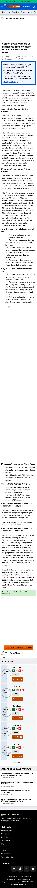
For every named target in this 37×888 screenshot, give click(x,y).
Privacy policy (6, 854)
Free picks (5, 834)
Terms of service (7, 857)
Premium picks (6, 830)
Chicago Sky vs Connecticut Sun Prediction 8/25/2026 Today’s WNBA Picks (16, 800)
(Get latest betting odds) (13, 82)
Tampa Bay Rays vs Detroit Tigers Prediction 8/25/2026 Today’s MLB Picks (17, 774)
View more (18, 763)
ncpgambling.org (20, 884)
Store (3, 844)
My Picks (26, 7)
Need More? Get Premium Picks (18, 648)
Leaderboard (5, 837)
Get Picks (17, 679)
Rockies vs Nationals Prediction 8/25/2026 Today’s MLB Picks (16, 791)
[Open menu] (2, 6)
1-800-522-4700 (27, 882)
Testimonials (5, 841)
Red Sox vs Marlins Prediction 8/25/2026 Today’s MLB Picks (18, 783)
